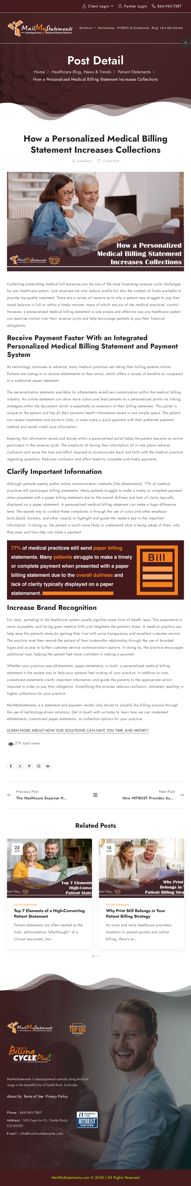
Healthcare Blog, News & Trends (81, 72)
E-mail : (13, 1133)
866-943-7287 (169, 6)
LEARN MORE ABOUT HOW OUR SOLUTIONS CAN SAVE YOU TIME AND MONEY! (78, 730)
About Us (14, 1096)
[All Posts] (95, 795)
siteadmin (84, 161)
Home (39, 72)
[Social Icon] (10, 766)
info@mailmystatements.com (41, 1133)
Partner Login (135, 6)
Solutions (85, 28)
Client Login (98, 6)
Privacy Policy (57, 1096)
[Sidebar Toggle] (185, 42)
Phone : (24, 1112)
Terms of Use (33, 1096)
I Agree (67, 1174)
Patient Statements (134, 72)
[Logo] (40, 28)
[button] (182, 1174)
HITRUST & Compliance (133, 28)
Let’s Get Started (171, 28)
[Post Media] (49, 868)
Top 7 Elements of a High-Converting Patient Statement (49, 913)
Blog (155, 28)
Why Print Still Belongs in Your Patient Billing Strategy (135, 913)
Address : (14, 1120)
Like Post (111, 161)
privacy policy (164, 1174)
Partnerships (106, 28)
